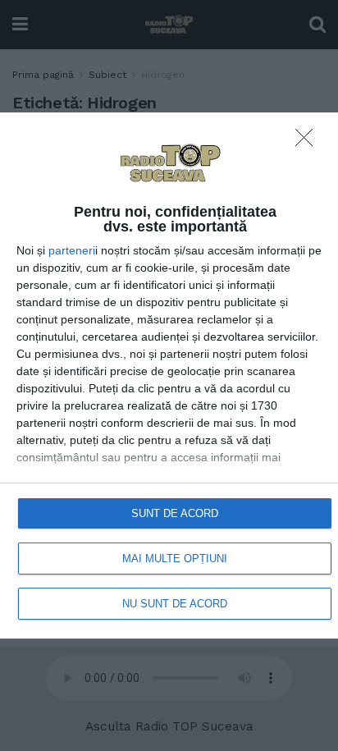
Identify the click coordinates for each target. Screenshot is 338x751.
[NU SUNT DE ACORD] (308, 142)
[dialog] (169, 375)
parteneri (71, 250)
